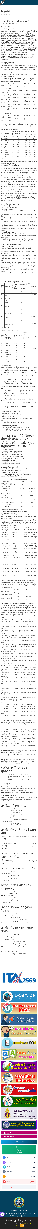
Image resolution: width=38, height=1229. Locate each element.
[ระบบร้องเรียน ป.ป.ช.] (2, 1214)
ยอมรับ (22, 1225)
